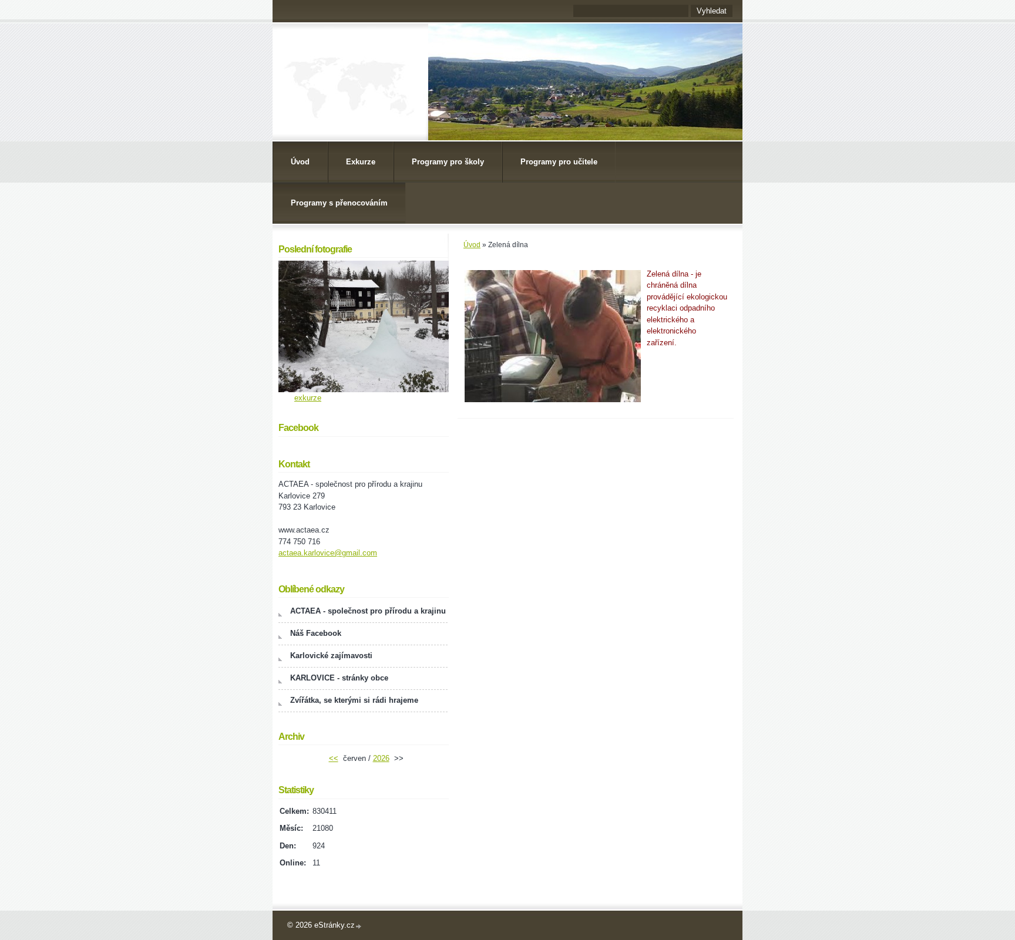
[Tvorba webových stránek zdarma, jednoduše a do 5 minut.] (359, 926)
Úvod (300, 161)
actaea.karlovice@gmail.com (327, 552)
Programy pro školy (448, 161)
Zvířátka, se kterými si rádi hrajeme (354, 700)
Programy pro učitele (558, 161)
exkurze (307, 397)
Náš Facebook (315, 633)
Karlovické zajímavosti (331, 655)
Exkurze (360, 161)
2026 (381, 758)
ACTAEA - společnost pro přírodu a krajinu (368, 611)
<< (333, 758)
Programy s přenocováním (339, 202)
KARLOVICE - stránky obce (339, 677)
